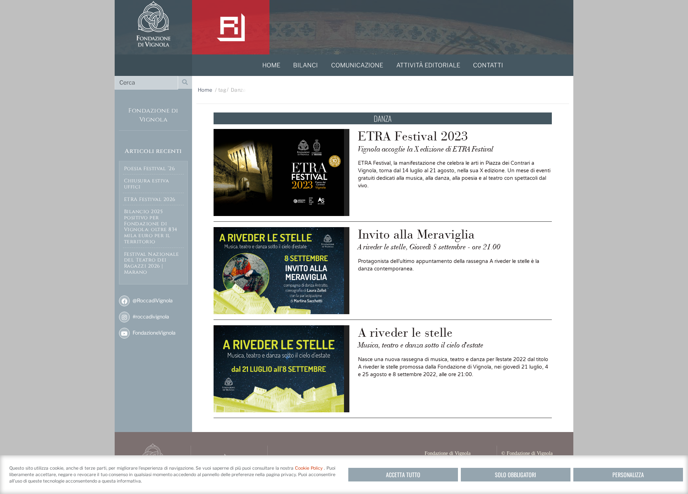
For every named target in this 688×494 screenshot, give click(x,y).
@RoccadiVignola (152, 300)
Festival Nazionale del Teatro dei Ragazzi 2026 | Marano (151, 263)
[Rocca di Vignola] (230, 27)
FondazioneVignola (154, 333)
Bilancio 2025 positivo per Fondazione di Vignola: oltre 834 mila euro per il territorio (150, 226)
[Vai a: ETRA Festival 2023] (281, 172)
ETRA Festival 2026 (150, 199)
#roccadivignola (150, 316)
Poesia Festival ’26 (149, 168)
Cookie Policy (309, 468)
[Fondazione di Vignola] (153, 27)
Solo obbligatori (515, 474)
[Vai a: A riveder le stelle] (281, 368)
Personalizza (628, 474)
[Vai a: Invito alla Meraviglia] (281, 270)
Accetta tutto (403, 474)
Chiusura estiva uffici (146, 183)
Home (205, 90)
